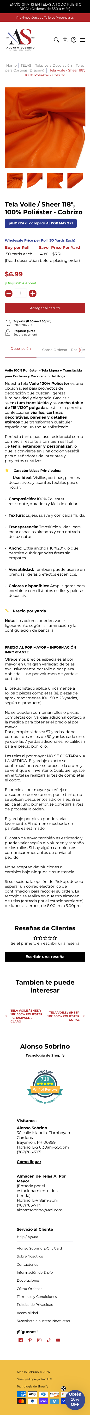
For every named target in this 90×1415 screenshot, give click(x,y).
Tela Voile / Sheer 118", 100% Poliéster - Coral (63, 1016)
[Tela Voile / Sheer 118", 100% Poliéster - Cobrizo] (15, 180)
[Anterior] (10, 350)
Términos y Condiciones (37, 1296)
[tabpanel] (45, 635)
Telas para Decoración (53, 65)
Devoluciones (28, 1280)
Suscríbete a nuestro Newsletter (44, 1321)
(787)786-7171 (29, 1152)
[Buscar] (56, 40)
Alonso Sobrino (28, 1372)
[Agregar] (32, 293)
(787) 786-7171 (23, 325)
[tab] (20, 350)
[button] (65, 40)
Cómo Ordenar (29, 1288)
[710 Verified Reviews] (45, 1106)
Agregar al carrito (45, 308)
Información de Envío (35, 1272)
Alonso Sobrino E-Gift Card (39, 1248)
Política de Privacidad (35, 1304)
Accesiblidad (27, 1313)
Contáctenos (27, 1264)
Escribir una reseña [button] (45, 956)
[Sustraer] (8, 293)
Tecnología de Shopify (45, 1055)
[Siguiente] (79, 350)
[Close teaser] (63, 1388)
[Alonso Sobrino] (20, 40)
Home (11, 65)
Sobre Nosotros (30, 1256)
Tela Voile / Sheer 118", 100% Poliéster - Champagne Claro (26, 1016)
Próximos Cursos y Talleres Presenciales (45, 17)
